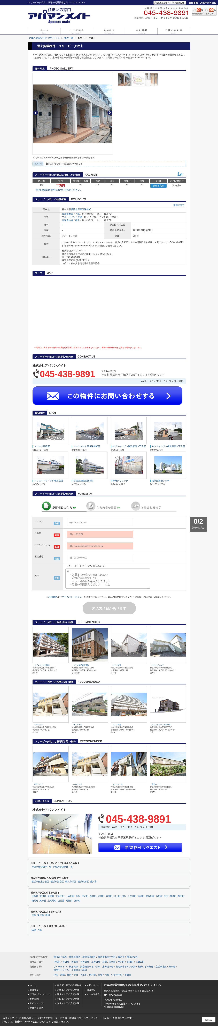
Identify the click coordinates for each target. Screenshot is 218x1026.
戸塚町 (35, 896)
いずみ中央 (116, 974)
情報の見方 (178, 205)
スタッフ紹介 (93, 994)
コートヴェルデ (158, 665)
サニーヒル (77, 725)
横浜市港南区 (57, 881)
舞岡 (47, 915)
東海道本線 (67, 214)
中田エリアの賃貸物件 (68, 999)
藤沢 (77, 220)
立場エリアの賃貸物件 (68, 1003)
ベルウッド (38, 725)
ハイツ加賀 (117, 665)
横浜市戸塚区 (77, 209)
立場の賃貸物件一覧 (63, 867)
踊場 (34, 930)
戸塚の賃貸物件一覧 (41, 867)
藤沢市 (93, 881)
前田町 (181, 896)
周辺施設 (91, 990)
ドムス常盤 (117, 725)
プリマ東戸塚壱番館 (81, 665)
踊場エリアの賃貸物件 (68, 994)
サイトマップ (36, 1003)
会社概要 (34, 990)
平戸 (166, 896)
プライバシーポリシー (73, 597)
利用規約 (52, 597)
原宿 (78, 896)
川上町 (117, 896)
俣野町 (159, 896)
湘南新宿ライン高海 (126, 966)
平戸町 (85, 896)
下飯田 (127, 974)
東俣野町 (150, 896)
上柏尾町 (52, 901)
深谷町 (87, 209)
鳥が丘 (43, 901)
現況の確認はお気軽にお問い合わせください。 (59, 190)
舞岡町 (173, 896)
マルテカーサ (118, 784)
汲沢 (124, 896)
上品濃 (61, 901)
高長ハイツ (156, 784)
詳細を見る (158, 185)
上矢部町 (132, 896)
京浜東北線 (161, 966)
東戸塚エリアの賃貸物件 (69, 985)
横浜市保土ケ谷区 (40, 881)
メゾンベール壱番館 (42, 665)
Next (109, 113)
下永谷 (83, 974)
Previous (35, 113)
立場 (79, 217)
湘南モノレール (61, 970)
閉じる (208, 1020)
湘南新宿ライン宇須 (90, 966)
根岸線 (172, 966)
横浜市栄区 (70, 881)
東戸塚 (40, 915)
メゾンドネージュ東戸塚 (161, 725)
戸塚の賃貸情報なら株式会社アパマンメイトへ (132, 984)
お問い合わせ (93, 985)
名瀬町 (109, 896)
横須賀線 (73, 966)
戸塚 (77, 214)
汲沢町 (77, 901)
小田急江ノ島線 (79, 970)
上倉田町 (70, 896)
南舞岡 (69, 901)
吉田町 (43, 896)
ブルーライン (68, 217)
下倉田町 (60, 896)
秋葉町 (141, 896)
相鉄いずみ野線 (145, 966)
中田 (76, 974)
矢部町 (51, 896)
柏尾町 (35, 901)
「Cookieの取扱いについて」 (35, 1022)
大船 (107, 974)
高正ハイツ (38, 784)
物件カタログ (36, 1008)
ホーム (33, 985)
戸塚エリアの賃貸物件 (68, 990)
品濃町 (101, 896)
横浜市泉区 (83, 881)
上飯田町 (140, 962)
